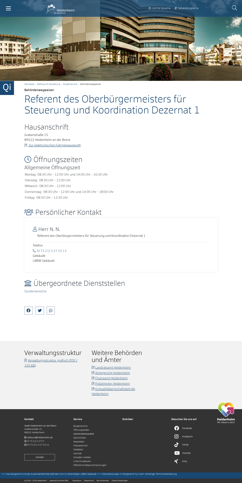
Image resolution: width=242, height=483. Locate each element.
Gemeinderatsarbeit (83, 434)
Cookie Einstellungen (120, 481)
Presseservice (80, 446)
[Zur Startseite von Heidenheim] (60, 8)
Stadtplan (78, 449)
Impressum (76, 481)
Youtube (186, 453)
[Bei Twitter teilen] (40, 310)
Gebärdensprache (188, 8)
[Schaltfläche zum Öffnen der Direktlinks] (7, 88)
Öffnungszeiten (81, 430)
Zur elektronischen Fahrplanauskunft (54, 145)
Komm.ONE (63, 481)
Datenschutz (89, 481)
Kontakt (40, 457)
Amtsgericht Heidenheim (112, 373)
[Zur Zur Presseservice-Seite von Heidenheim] (226, 413)
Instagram (187, 436)
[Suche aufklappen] (234, 8)
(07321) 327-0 (35, 441)
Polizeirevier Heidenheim (112, 383)
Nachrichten (79, 438)
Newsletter (78, 442)
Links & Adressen (82, 461)
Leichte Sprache (161, 8)
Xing (184, 461)
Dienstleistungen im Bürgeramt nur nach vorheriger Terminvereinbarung (139, 474)
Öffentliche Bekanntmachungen (89, 465)
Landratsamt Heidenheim (113, 367)
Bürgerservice (70, 84)
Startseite (29, 84)
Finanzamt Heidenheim (111, 378)
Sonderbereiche (35, 291)
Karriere (77, 453)
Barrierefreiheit (103, 481)
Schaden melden (82, 457)
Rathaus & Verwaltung (48, 84)
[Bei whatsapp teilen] (51, 310)
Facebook (187, 428)
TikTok (185, 445)
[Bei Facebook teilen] (28, 310)
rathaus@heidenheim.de (40, 437)
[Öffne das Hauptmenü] (8, 8)
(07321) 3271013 (52, 251)
